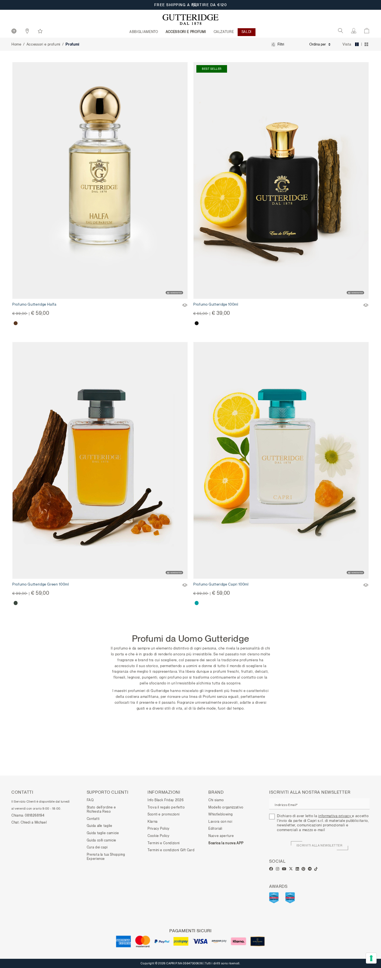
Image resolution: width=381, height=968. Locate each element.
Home (16, 44)
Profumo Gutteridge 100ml (215, 304)
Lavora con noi (220, 822)
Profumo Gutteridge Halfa (34, 304)
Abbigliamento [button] (143, 32)
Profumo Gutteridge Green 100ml (40, 584)
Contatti (93, 819)
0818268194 (35, 815)
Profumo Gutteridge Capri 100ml (221, 584)
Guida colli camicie (101, 840)
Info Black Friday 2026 (166, 800)
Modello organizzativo (225, 807)
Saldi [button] (247, 32)
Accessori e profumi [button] (186, 32)
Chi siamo (216, 800)
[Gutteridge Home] (190, 19)
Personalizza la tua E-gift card (190, 5)
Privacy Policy (159, 829)
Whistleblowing (220, 814)
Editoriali (215, 829)
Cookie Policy (158, 836)
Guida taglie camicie (103, 833)
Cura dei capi (97, 847)
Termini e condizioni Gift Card (171, 850)
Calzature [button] (224, 32)
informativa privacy (335, 816)
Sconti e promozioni (163, 814)
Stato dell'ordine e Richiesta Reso (101, 809)
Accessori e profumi (43, 44)
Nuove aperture (221, 836)
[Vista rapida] (185, 306)
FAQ (90, 800)
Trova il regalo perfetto (166, 807)
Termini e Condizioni (164, 843)
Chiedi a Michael (34, 822)
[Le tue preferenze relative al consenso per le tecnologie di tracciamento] (371, 958)
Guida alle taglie (99, 826)
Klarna (153, 822)
